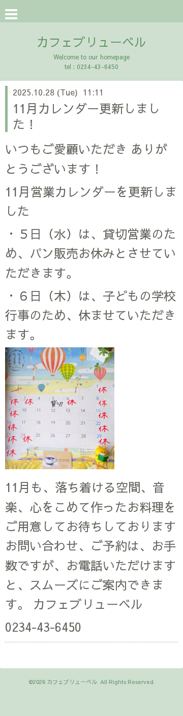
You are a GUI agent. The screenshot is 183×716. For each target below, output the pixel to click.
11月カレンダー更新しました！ (86, 116)
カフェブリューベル (91, 41)
